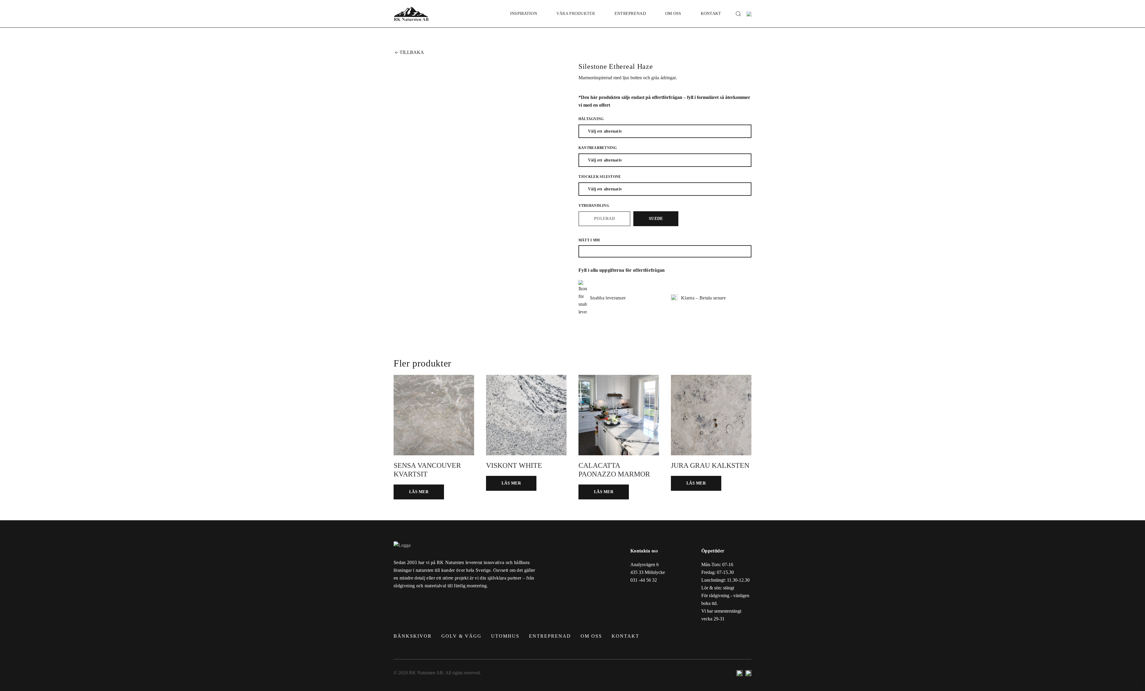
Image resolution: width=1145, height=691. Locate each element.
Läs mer (418, 492)
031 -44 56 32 (643, 580)
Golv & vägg (461, 636)
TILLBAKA (412, 52)
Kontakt (711, 13)
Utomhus (505, 636)
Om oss (673, 13)
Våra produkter (575, 13)
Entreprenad (630, 13)
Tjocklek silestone (599, 177)
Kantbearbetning (597, 148)
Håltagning (591, 119)
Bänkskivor (413, 636)
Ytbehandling (593, 206)
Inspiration (523, 13)
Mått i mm (589, 240)
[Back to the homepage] (411, 13)
